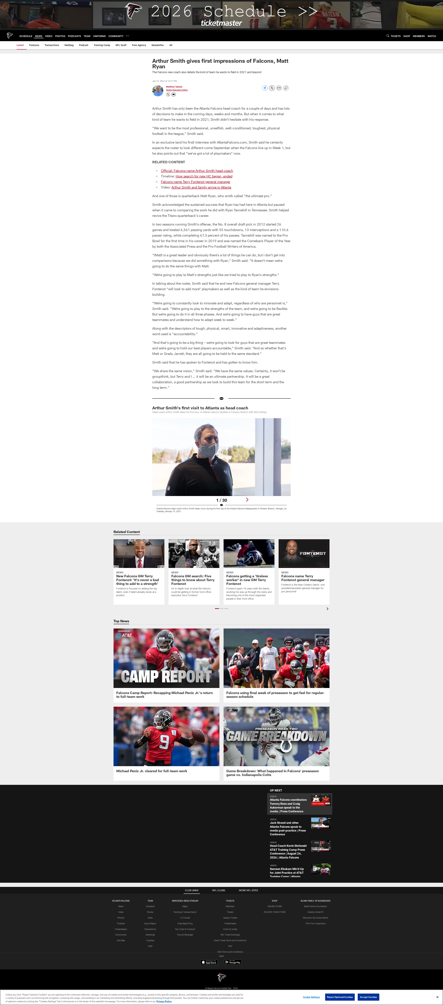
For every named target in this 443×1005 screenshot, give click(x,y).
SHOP (275, 901)
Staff (150, 946)
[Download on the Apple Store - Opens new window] (209, 962)
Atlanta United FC (316, 912)
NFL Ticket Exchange (230, 934)
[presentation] (328, 609)
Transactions (150, 929)
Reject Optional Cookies (340, 996)
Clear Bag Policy (185, 923)
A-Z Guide (185, 917)
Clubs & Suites (230, 929)
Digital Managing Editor (177, 90)
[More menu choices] (127, 35)
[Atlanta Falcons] (221, 978)
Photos (120, 917)
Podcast (121, 923)
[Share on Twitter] (272, 89)
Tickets (230, 912)
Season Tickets (230, 917)
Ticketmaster (230, 923)
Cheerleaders (121, 929)
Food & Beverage (185, 934)
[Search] (388, 35)
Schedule (150, 906)
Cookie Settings (311, 996)
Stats (150, 917)
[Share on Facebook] (265, 89)
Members (230, 906)
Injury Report (150, 923)
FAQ (230, 946)
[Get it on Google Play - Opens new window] (232, 964)
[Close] (437, 997)
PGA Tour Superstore (316, 923)
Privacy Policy (164, 1001)
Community (120, 934)
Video (121, 912)
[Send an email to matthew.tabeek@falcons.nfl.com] (173, 94)
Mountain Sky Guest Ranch (315, 917)
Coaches (150, 940)
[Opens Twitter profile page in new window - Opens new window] (168, 94)
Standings (150, 934)
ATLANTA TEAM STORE (275, 912)
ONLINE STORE (275, 906)
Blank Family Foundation (315, 906)
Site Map (121, 940)
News (120, 906)
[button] (217, 608)
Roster (150, 912)
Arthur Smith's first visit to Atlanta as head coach (200, 407)
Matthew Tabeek (174, 86)
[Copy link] (286, 88)
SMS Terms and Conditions (230, 952)
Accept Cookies (368, 996)
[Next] (247, 500)
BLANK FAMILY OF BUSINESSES (316, 901)
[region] (221, 997)
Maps (185, 906)
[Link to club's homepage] (10, 35)
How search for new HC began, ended (204, 176)
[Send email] (279, 89)
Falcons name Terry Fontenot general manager (195, 182)
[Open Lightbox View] (221, 467)
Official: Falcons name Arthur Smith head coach (197, 170)
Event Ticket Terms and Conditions (230, 940)
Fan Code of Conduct (185, 929)
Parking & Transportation (185, 912)
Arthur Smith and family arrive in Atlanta (201, 187)
